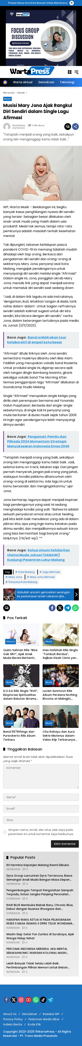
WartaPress (18, 125)
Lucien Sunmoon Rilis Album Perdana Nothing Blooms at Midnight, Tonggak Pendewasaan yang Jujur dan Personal (60, 695)
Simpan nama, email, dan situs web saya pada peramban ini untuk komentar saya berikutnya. (41, 832)
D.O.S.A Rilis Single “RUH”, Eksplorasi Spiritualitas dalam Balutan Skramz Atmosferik (20, 695)
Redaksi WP (51, 1014)
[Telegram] (67, 607)
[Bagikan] (75, 126)
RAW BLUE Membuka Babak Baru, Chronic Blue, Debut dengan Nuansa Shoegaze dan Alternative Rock (39, 907)
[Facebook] (52, 607)
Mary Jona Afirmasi (42, 577)
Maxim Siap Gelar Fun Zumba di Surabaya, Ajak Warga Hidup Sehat (40, 936)
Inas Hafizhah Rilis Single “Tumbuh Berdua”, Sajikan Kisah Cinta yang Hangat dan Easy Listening (60, 654)
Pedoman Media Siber (44, 1019)
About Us (10, 1014)
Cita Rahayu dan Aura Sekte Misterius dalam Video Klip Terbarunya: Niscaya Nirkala (59, 736)
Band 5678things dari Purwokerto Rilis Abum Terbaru (19, 735)
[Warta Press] (33, 72)
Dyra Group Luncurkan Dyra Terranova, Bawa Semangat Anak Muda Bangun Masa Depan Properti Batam (39, 878)
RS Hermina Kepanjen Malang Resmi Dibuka (37, 865)
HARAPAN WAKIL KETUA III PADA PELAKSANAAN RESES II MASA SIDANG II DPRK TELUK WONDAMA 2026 (39, 922)
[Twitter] (60, 607)
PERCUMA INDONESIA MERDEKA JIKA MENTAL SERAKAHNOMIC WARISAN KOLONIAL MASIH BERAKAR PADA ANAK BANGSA (36, 951)
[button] (76, 72)
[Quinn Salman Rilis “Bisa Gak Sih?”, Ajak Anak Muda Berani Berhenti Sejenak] (21, 634)
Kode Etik (34, 1024)
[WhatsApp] (75, 607)
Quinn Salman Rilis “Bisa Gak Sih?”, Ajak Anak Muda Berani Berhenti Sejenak (20, 654)
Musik (49, 641)
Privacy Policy (13, 1019)
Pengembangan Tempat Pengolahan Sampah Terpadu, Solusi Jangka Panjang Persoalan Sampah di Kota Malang (39, 892)
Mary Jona (15, 577)
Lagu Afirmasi (51, 572)
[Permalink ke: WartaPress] (7, 126)
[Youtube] (28, 1000)
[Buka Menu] (69, 72)
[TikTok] (43, 1000)
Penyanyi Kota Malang (23, 582)
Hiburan (10, 641)
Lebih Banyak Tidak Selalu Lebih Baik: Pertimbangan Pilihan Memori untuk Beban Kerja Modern (37, 965)
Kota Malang (26, 572)
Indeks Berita (12, 1024)
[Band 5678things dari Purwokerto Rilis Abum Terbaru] (21, 716)
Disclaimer (29, 1014)
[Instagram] (21, 1000)
